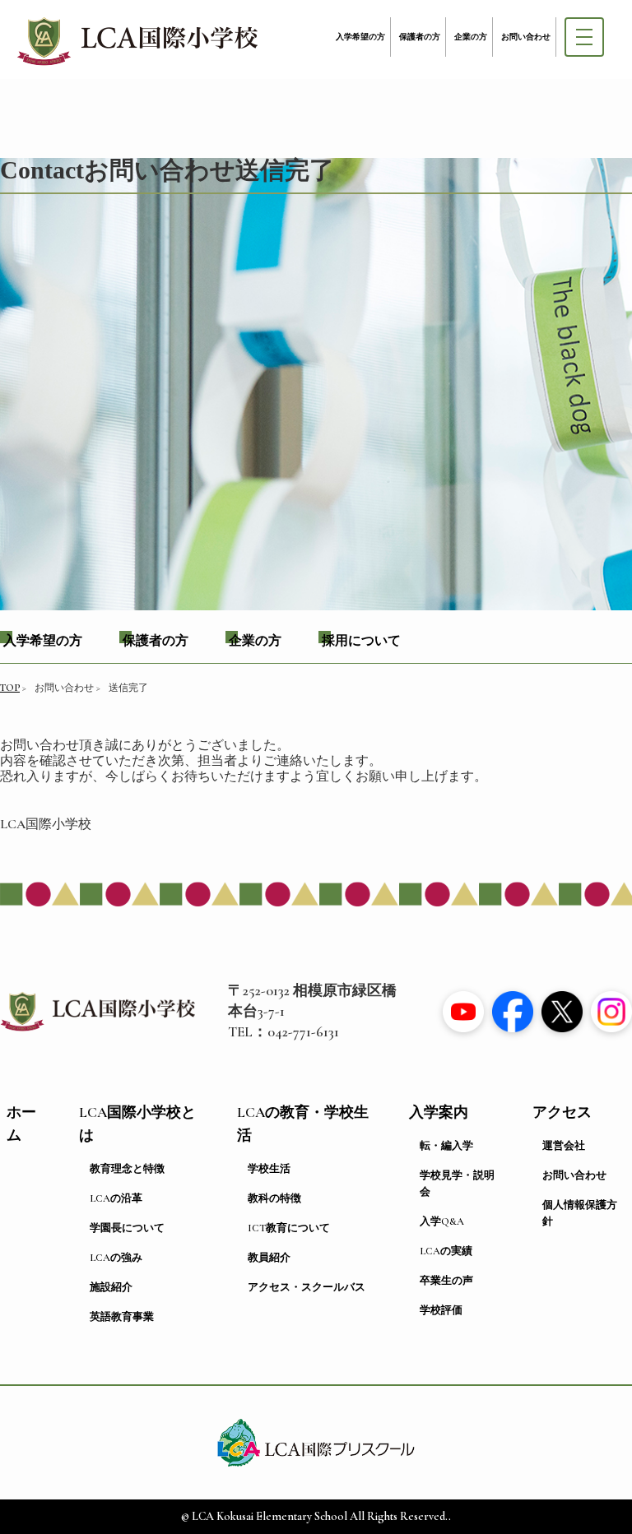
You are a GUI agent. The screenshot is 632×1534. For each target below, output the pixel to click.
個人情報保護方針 (579, 1213)
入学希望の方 (360, 37)
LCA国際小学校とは (137, 1124)
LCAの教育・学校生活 (303, 1124)
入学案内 (438, 1112)
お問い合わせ (526, 37)
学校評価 (441, 1310)
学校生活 (269, 1168)
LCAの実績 (446, 1251)
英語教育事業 (122, 1316)
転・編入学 (446, 1145)
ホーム (21, 1124)
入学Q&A (442, 1221)
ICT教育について (289, 1228)
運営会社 (563, 1145)
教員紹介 (269, 1257)
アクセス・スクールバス (306, 1287)
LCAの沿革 (116, 1198)
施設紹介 (111, 1287)
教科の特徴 (274, 1198)
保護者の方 (419, 37)
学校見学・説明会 (457, 1183)
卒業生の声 (446, 1280)
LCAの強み (116, 1257)
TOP (10, 687)
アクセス (562, 1112)
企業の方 (470, 37)
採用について (361, 641)
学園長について (127, 1228)
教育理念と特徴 (127, 1168)
